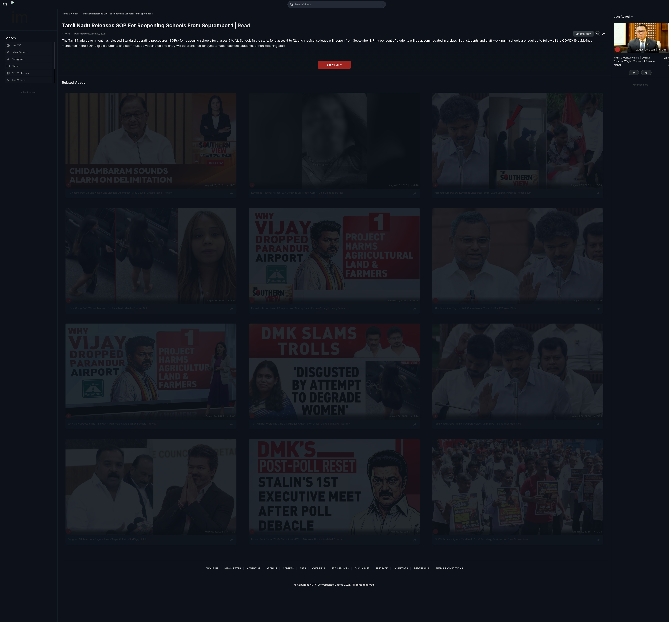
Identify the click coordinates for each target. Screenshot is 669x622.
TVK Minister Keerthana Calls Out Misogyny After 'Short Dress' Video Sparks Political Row (300, 423)
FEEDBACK (382, 568)
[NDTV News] (19, 15)
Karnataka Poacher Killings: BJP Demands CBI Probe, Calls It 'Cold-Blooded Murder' (297, 192)
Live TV (16, 45)
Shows (16, 66)
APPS (303, 568)
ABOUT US (212, 568)
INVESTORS (401, 568)
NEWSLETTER (232, 568)
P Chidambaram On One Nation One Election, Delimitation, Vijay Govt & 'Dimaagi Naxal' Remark (120, 192)
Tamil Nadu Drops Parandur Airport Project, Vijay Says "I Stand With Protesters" (478, 423)
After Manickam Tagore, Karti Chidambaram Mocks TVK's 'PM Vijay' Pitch (475, 308)
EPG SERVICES (340, 568)
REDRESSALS (421, 568)
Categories (18, 59)
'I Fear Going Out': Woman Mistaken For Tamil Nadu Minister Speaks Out (107, 308)
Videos (11, 38)
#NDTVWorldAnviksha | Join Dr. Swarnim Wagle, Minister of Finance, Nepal (634, 61)
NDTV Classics (20, 73)
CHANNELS (318, 568)
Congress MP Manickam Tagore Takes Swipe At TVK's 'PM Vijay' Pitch (107, 539)
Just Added (622, 16)
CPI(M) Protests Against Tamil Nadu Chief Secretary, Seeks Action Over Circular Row (481, 539)
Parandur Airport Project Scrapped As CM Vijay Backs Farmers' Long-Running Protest (298, 308)
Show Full (333, 64)
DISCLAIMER (362, 568)
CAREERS (288, 568)
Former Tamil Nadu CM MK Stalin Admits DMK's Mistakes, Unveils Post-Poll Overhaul (297, 539)
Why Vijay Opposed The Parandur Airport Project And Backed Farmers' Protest (112, 423)
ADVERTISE (253, 568)
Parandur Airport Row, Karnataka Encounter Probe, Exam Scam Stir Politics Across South (483, 192)
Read (244, 25)
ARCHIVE (271, 568)
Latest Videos (20, 52)
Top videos (18, 80)
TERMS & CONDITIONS (449, 568)
